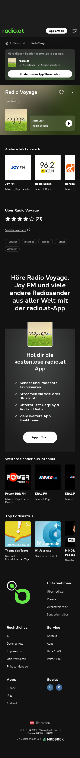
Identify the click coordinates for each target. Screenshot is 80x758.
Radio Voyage (40, 126)
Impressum (14, 651)
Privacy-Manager (18, 666)
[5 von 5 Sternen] (32, 219)
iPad (10, 695)
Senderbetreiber (57, 614)
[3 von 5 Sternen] (20, 219)
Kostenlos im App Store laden (40, 74)
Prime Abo (54, 659)
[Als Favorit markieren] (61, 92)
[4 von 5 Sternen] (26, 219)
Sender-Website (15, 230)
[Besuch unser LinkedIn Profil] (50, 687)
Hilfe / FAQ (54, 651)
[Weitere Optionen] (72, 92)
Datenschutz (15, 643)
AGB (9, 636)
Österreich (42, 723)
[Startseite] (7, 43)
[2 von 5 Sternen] (14, 219)
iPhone (11, 688)
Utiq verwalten (16, 659)
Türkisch (12, 242)
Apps (50, 643)
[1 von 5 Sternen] (8, 219)
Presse (51, 599)
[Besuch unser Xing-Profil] (59, 687)
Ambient (12, 101)
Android (12, 703)
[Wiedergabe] (68, 123)
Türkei (61, 242)
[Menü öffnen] (74, 30)
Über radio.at (55, 591)
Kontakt (52, 636)
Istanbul (29, 242)
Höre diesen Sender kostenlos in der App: (36, 53)
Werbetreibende (57, 607)
